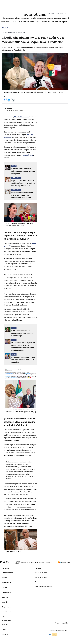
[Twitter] (9, 100)
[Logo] (35, 14)
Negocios (57, 18)
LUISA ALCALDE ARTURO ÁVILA (52, 21)
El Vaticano (21, 32)
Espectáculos (6, 612)
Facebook (5, 624)
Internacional (25, 18)
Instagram (5, 634)
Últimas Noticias (8, 18)
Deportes (50, 18)
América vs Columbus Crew (28, 21)
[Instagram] (7, 562)
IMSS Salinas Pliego (8, 21)
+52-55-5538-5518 (41, 572)
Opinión (33, 18)
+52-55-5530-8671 (41, 577)
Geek (3, 617)
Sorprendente (6, 607)
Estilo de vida (41, 18)
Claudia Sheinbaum (8, 32)
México (17, 18)
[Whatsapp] (13, 100)
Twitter (4, 629)
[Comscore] (64, 562)
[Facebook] (5, 100)
